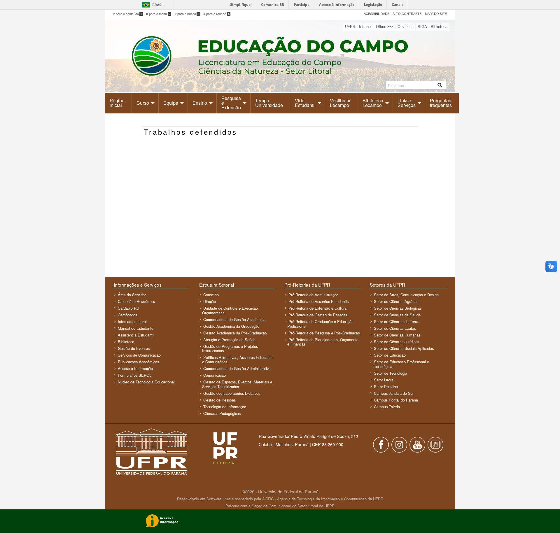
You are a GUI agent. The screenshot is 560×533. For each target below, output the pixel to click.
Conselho (211, 294)
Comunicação (214, 375)
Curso (142, 102)
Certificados (127, 315)
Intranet (365, 26)
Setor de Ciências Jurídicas (396, 341)
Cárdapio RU (128, 308)
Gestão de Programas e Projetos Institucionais (230, 348)
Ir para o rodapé (216, 14)
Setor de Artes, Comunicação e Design (406, 294)
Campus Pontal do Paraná (396, 400)
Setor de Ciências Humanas (397, 335)
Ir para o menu (158, 14)
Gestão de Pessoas (219, 400)
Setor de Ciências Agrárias (396, 301)
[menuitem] (118, 103)
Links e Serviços (407, 102)
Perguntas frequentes (441, 102)
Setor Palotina (386, 386)
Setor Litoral (384, 380)
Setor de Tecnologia (390, 373)
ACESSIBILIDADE (376, 13)
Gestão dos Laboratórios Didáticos (231, 393)
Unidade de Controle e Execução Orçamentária (230, 310)
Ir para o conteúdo (127, 14)
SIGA (422, 26)
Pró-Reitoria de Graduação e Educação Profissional (320, 324)
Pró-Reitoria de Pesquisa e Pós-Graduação (324, 333)
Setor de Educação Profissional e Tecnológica (401, 364)
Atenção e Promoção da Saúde (229, 339)
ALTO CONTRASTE (407, 13)
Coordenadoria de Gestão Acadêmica (234, 319)
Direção (209, 301)
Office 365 (384, 26)
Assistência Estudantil (136, 335)
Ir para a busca (187, 14)
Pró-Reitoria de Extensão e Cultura (317, 308)
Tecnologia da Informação (224, 406)
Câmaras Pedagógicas (222, 413)
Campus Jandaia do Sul (394, 393)
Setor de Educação (390, 355)
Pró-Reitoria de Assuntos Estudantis (318, 301)
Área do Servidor (132, 294)
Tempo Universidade (269, 102)
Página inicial (117, 102)
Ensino (199, 102)
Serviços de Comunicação (139, 355)
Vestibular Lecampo (340, 102)
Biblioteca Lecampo (373, 102)
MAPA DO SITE (436, 13)
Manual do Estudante (135, 328)
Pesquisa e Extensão (231, 103)
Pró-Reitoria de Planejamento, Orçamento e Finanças (322, 342)
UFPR (350, 26)
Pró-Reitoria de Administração (313, 294)
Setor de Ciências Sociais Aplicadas (404, 348)
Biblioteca (439, 26)
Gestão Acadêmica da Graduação (231, 326)
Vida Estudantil (305, 102)
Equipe (170, 102)
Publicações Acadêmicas (138, 361)
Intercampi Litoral (132, 321)
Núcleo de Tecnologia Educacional (146, 382)
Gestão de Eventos (134, 348)
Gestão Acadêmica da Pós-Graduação (235, 333)
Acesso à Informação (135, 368)
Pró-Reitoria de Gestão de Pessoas (317, 315)
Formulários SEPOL (134, 375)
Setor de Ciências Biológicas (397, 308)
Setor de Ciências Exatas (395, 328)
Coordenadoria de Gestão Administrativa (237, 368)
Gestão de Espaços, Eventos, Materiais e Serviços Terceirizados (237, 384)
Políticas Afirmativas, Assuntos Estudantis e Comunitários (237, 359)
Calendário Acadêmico (136, 301)
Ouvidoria (406, 26)
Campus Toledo (387, 406)
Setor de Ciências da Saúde (397, 315)
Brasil (158, 4)
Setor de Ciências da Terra (396, 321)
